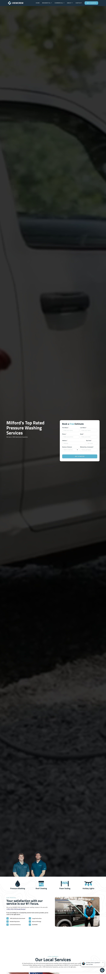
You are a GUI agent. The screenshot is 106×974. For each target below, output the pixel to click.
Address (64, 440)
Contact (79, 2)
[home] (15, 3)
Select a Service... (68, 449)
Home (38, 2)
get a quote (91, 3)
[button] (47, 3)
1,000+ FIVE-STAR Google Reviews (15, 909)
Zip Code (89, 440)
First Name (65, 427)
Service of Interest (67, 447)
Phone (64, 434)
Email (82, 434)
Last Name (83, 427)
